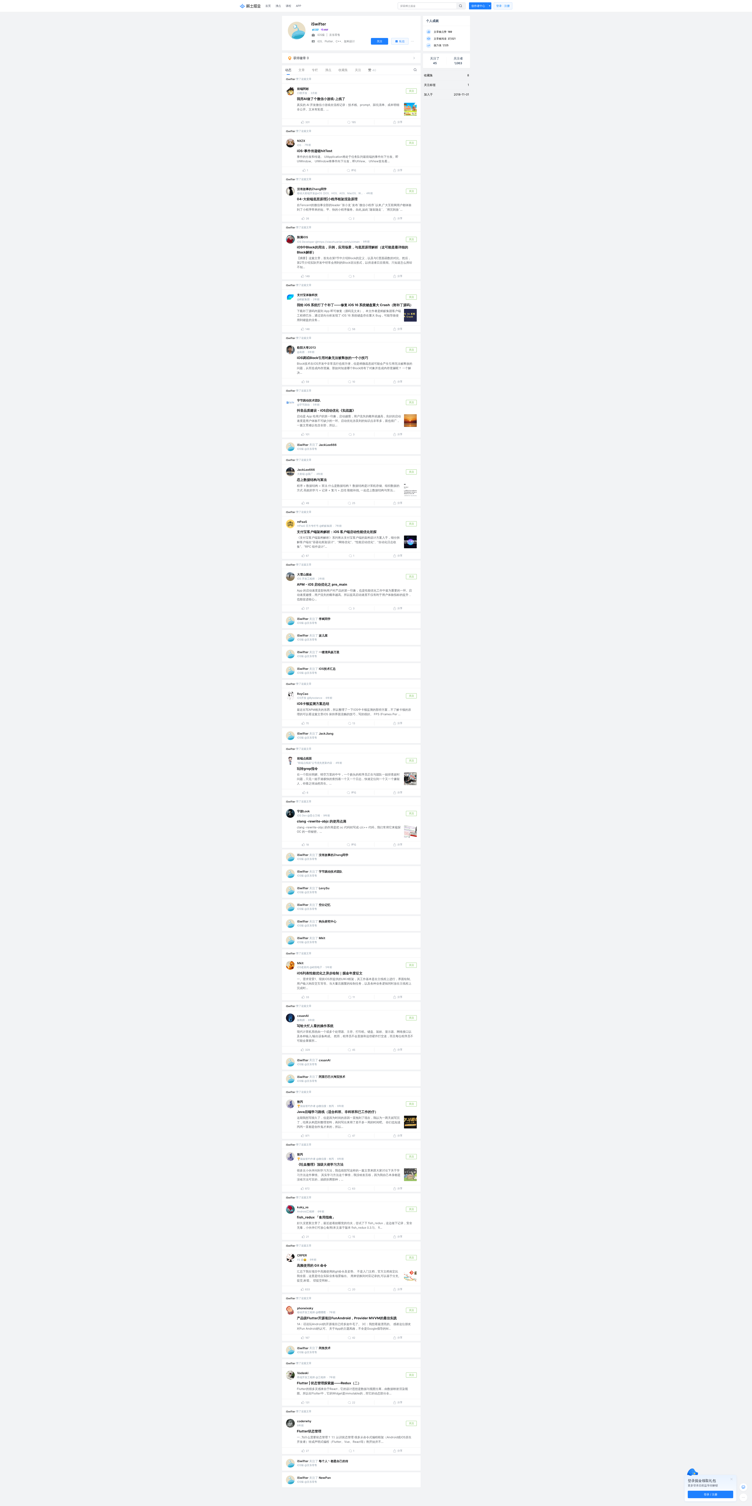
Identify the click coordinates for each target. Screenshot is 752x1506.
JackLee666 (328, 445)
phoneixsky (305, 1308)
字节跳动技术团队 (309, 400)
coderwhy (304, 1421)
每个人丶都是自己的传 (333, 1461)
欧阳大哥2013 (306, 347)
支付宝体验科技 (307, 295)
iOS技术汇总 (327, 669)
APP (298, 5)
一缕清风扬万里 (329, 652)
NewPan (325, 1478)
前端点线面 (304, 758)
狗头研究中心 (327, 921)
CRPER (302, 1255)
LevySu (324, 888)
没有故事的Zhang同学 (312, 189)
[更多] (743, 1497)
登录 (503, 5)
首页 (268, 5)
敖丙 (300, 1102)
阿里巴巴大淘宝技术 (332, 1077)
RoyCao (302, 694)
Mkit (322, 938)
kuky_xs (302, 1207)
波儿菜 (323, 635)
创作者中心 (478, 5)
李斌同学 (325, 619)
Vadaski (302, 1373)
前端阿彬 (303, 89)
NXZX (301, 141)
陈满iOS (302, 237)
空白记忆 (325, 905)
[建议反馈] (743, 1487)
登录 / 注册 (710, 1494)
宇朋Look (303, 811)
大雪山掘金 (304, 574)
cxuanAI (303, 1016)
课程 (288, 5)
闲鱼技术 (325, 1348)
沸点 (278, 5)
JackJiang (326, 733)
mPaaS (302, 522)
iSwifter (290, 79)
